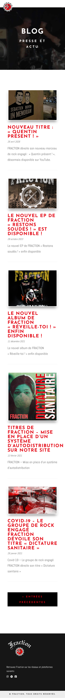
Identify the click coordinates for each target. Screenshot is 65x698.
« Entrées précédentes (32, 600)
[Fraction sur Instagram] (7, 676)
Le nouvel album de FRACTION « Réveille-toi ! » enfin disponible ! (32, 325)
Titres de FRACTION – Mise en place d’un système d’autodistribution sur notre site (36, 439)
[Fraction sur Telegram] (11, 676)
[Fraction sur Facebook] (16, 676)
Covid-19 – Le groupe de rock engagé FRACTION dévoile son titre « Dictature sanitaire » (32, 535)
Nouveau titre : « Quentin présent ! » (30, 132)
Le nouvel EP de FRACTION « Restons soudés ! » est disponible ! (31, 225)
